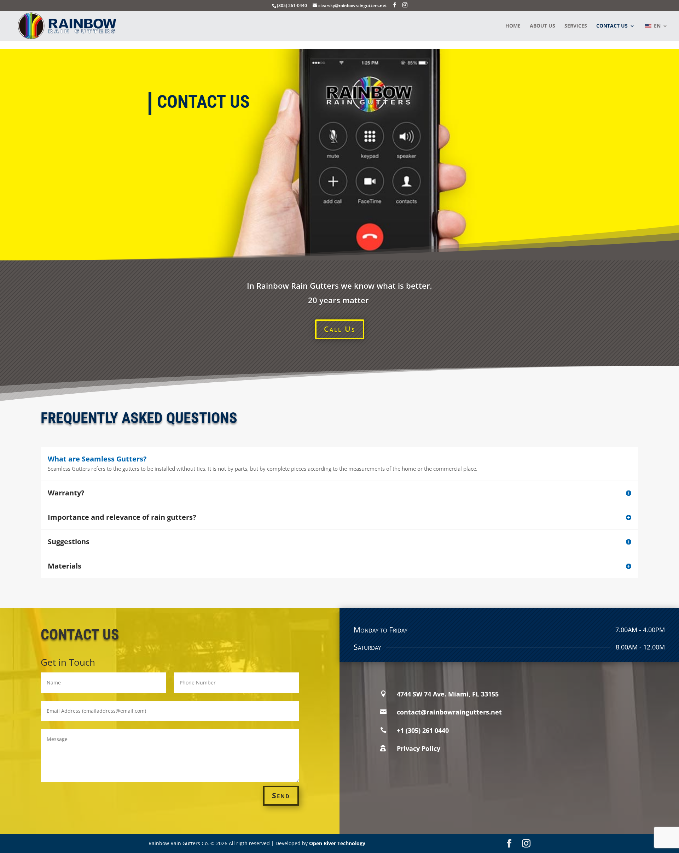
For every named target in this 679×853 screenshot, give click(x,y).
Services (575, 26)
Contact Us (612, 26)
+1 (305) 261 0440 (423, 730)
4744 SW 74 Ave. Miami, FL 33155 (448, 694)
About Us (542, 26)
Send (281, 795)
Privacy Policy (418, 748)
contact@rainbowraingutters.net (449, 712)
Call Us (339, 329)
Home (513, 26)
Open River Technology (337, 843)
